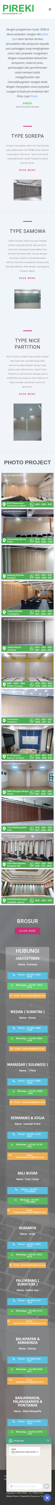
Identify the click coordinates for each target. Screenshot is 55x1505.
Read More (27, 170)
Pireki (34, 96)
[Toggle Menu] (50, 9)
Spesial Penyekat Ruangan (27, 107)
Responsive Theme (38, 1496)
